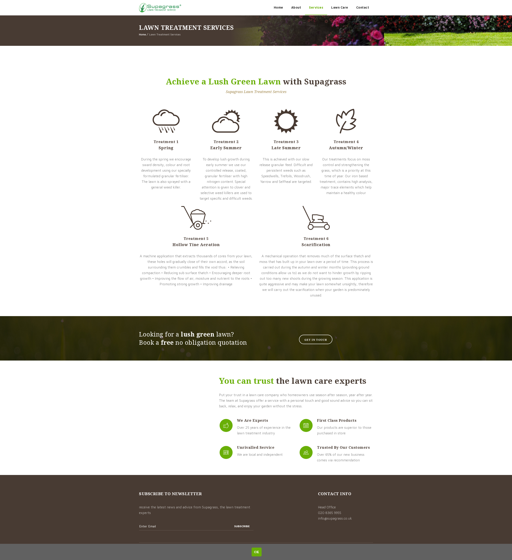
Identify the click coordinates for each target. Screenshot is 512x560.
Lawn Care (339, 7)
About (296, 7)
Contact (362, 7)
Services (316, 7)
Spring (166, 147)
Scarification (316, 244)
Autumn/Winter (346, 147)
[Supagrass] (160, 7)
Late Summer (286, 147)
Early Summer (226, 147)
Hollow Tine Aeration (196, 244)
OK (256, 552)
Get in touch (315, 340)
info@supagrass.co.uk (335, 518)
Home (278, 7)
